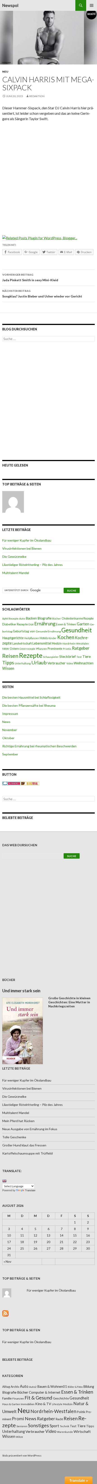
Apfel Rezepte (10, 618)
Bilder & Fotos (75, 1386)
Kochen (65, 637)
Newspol (10, 5)
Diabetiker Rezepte (15, 624)
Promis (67, 648)
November (9, 730)
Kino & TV (43, 1404)
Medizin (57, 643)
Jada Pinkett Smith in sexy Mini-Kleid (30, 277)
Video (69, 663)
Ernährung (44, 623)
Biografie (44, 618)
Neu (5, 71)
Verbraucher (56, 663)
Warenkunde (65, 1431)
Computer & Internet (44, 1392)
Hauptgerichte (13, 638)
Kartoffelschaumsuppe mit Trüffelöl (27, 1153)
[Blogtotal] (30, 783)
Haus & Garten (11, 1404)
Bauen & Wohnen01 (52, 1386)
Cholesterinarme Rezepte (78, 618)
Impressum (10, 714)
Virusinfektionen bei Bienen (22, 548)
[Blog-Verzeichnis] (11, 783)
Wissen (8, 668)
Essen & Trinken (66, 624)
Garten (83, 624)
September (10, 754)
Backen (31, 618)
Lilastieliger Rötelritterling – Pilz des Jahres (32, 565)
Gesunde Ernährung (48, 631)
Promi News (24, 1418)
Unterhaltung (23, 663)
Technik (64, 1426)
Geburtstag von (24, 631)
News (6, 722)
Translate (30, 1190)
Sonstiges (38, 1425)
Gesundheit (76, 630)
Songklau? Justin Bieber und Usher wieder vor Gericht (42, 293)
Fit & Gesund (38, 1398)
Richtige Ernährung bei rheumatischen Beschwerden (39, 746)
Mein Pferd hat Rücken (18, 1121)
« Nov (7, 1261)
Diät (31, 624)
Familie (7, 1398)
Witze (19, 1436)
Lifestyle (57, 1404)
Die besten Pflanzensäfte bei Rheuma (28, 705)
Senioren (21, 1426)
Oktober (8, 738)
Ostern (14, 648)
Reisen (10, 656)
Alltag (6, 1386)
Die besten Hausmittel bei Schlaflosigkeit (31, 697)
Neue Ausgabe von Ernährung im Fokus (29, 1129)
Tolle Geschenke (14, 1137)
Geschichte (61, 1398)
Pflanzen (41, 648)
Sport (54, 1425)
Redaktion (36, 96)
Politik (81, 1412)
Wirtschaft (82, 1431)
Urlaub (39, 662)
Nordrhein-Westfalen (75, 643)
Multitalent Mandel (15, 573)
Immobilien (28, 1404)
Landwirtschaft (22, 643)
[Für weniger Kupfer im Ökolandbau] (13, 502)
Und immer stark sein (21, 990)
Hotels (44, 638)
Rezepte (30, 655)
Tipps (8, 662)
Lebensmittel (41, 643)
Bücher (56, 618)
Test (79, 656)
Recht (59, 1419)
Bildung (88, 1386)
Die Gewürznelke (14, 556)
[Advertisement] (48, 175)
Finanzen (18, 1398)
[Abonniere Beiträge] (5, 1313)
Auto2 (33, 1386)
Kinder (52, 638)
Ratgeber (80, 648)
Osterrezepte (27, 648)
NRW (5, 648)
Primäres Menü (91, 5)
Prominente (55, 648)
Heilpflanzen (31, 638)
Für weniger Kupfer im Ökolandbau (26, 540)
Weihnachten (83, 663)
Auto (22, 618)
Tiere (86, 656)
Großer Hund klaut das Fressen (24, 1145)
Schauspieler (51, 656)
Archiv (15, 1386)
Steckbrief (67, 656)
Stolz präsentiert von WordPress (22, 1455)
